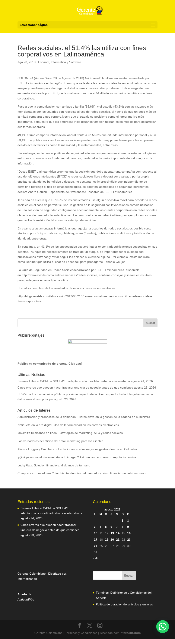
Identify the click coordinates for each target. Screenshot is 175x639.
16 (129, 533)
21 (118, 539)
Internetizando (27, 578)
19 (106, 539)
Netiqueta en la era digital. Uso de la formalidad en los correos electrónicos (68, 425)
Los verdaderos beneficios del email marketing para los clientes (60, 441)
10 (95, 533)
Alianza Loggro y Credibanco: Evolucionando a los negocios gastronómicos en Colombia (77, 449)
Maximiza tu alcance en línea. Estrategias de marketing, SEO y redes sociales (70, 433)
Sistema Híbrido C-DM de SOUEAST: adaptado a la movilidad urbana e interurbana (74, 381)
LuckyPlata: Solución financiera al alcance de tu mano (54, 465)
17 (95, 539)
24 (95, 546)
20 (112, 539)
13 (112, 533)
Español (43, 62)
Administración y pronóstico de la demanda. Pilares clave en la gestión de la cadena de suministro (84, 417)
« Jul (96, 558)
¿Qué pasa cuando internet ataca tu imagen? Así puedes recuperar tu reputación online (77, 457)
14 (118, 533)
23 (129, 539)
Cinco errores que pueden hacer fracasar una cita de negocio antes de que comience (75, 387)
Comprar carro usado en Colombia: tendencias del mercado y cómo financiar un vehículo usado (82, 473)
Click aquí (75, 363)
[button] (162, 626)
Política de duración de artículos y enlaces (124, 604)
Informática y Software (66, 62)
